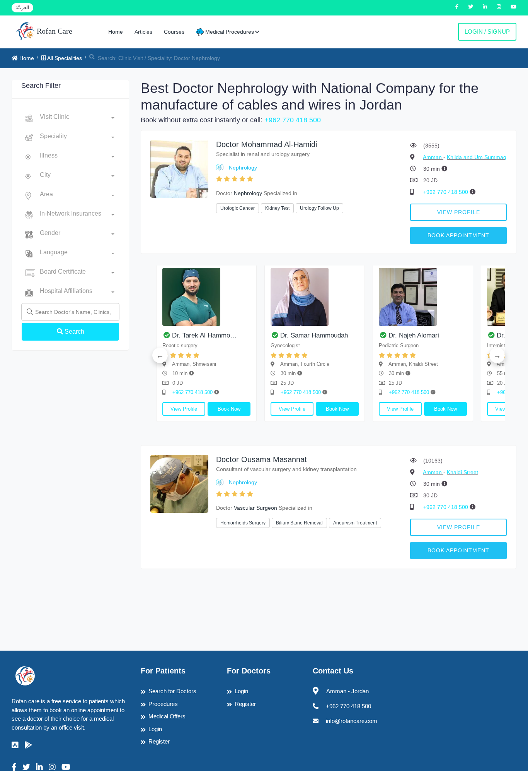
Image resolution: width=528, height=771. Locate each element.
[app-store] (15, 745)
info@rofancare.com (351, 721)
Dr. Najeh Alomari (413, 335)
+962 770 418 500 (292, 120)
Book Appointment (458, 235)
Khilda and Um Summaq (476, 157)
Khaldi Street (462, 472)
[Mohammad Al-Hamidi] (179, 168)
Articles (143, 32)
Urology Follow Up (319, 208)
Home (115, 32)
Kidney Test (277, 208)
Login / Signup (487, 31)
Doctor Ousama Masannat (261, 459)
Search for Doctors (172, 691)
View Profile (458, 212)
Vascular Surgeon (255, 508)
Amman (433, 157)
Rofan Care (53, 31)
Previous (160, 355)
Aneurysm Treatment (355, 523)
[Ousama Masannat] (179, 483)
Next (497, 355)
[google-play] (28, 745)
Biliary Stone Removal (299, 523)
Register (159, 741)
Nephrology (243, 167)
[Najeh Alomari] (423, 297)
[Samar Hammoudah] (315, 297)
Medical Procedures (229, 32)
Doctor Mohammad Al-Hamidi (266, 144)
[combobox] (77, 118)
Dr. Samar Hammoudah (314, 335)
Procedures (163, 704)
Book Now (229, 409)
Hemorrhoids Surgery (243, 523)
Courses (174, 32)
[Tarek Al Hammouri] (206, 297)
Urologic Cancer (237, 208)
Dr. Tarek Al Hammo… (204, 335)
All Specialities (64, 58)
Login (155, 729)
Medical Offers (167, 716)
